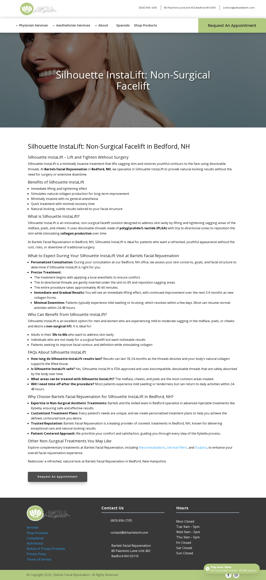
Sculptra (201, 447)
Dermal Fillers (177, 447)
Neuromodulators (152, 447)
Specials (123, 25)
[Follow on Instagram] (236, 575)
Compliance (35, 538)
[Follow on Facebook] (228, 575)
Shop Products (145, 25)
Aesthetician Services (73, 25)
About (103, 25)
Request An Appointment (232, 25)
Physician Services (33, 25)
